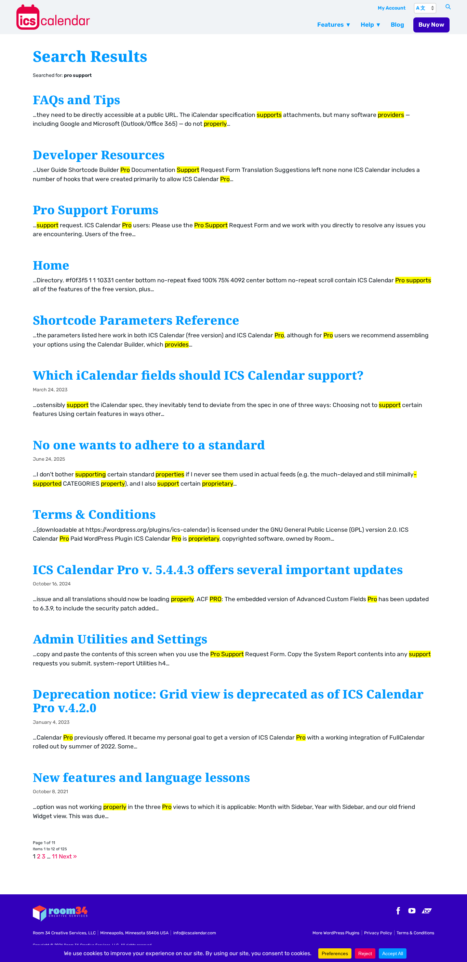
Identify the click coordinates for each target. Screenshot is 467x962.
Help (367, 24)
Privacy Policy (378, 932)
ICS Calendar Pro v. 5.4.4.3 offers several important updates (218, 569)
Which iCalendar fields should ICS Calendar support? (198, 375)
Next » (68, 856)
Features (330, 24)
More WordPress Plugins (335, 932)
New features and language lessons (141, 777)
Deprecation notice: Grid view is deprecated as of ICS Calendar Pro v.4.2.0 (228, 701)
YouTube (411, 910)
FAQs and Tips (76, 99)
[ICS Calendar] (133, 16)
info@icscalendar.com (194, 932)
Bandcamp (426, 910)
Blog (397, 24)
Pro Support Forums (95, 209)
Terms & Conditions (94, 514)
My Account (391, 8)
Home (51, 265)
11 (54, 856)
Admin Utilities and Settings (120, 639)
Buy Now (431, 24)
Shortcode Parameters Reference (136, 320)
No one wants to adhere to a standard (149, 444)
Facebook (397, 910)
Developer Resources (98, 154)
